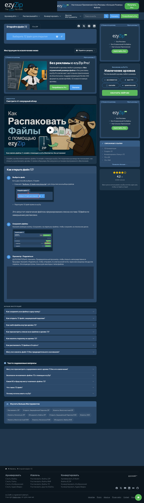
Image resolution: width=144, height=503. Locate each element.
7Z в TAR (107, 160)
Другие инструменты (71, 16)
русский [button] (131, 476)
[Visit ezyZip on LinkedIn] (129, 488)
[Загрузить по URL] (61, 36)
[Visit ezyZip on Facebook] (117, 488)
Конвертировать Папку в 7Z (114, 154)
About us (107, 497)
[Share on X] (84, 26)
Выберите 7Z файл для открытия (30, 36)
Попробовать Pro (129, 16)
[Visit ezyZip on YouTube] (125, 488)
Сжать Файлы (11, 479)
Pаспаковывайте (30, 16)
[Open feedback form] (138, 497)
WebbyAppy (17, 497)
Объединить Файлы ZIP (37, 415)
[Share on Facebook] (78, 26)
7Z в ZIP (107, 157)
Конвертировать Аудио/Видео (73, 487)
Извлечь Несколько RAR (41, 420)
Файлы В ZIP (66, 481)
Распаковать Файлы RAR (40, 481)
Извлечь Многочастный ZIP (63, 410)
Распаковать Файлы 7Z (40, 484)
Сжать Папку (11, 481)
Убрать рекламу (89, 57)
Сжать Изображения (14, 484)
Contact (126, 497)
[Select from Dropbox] (57, 36)
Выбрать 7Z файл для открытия (34, 184)
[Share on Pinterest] (89, 26)
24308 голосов (120, 180)
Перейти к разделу (86, 50)
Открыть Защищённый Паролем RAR (62, 415)
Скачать (114, 16)
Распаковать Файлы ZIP (40, 479)
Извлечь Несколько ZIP (16, 415)
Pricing (99, 497)
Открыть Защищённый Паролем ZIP (36, 410)
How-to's (134, 497)
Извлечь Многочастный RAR (18, 420)
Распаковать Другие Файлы (42, 487)
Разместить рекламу (13, 57)
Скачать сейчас (119, 93)
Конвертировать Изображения (74, 484)
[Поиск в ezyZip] (106, 16)
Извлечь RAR (85, 415)
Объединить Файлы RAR (63, 420)
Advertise (91, 497)
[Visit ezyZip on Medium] (133, 488)
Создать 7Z (108, 151)
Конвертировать (51, 16)
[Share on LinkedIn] (94, 26)
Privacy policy (116, 497)
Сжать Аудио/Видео (13, 487)
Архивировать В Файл (70, 479)
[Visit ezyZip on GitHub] (137, 488)
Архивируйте (10, 16)
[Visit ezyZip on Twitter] (121, 488)
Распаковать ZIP (13, 410)
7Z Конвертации (110, 148)
